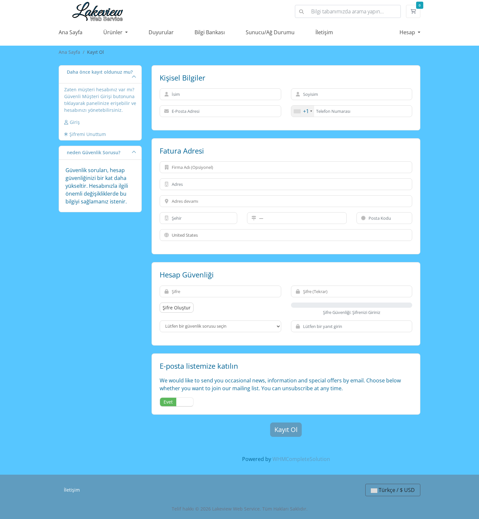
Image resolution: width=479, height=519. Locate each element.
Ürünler (113, 32)
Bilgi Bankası (210, 32)
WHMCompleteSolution (301, 459)
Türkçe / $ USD (396, 490)
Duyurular (161, 32)
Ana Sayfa (70, 32)
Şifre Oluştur (177, 307)
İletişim (324, 32)
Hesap (407, 32)
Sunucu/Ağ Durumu (270, 32)
